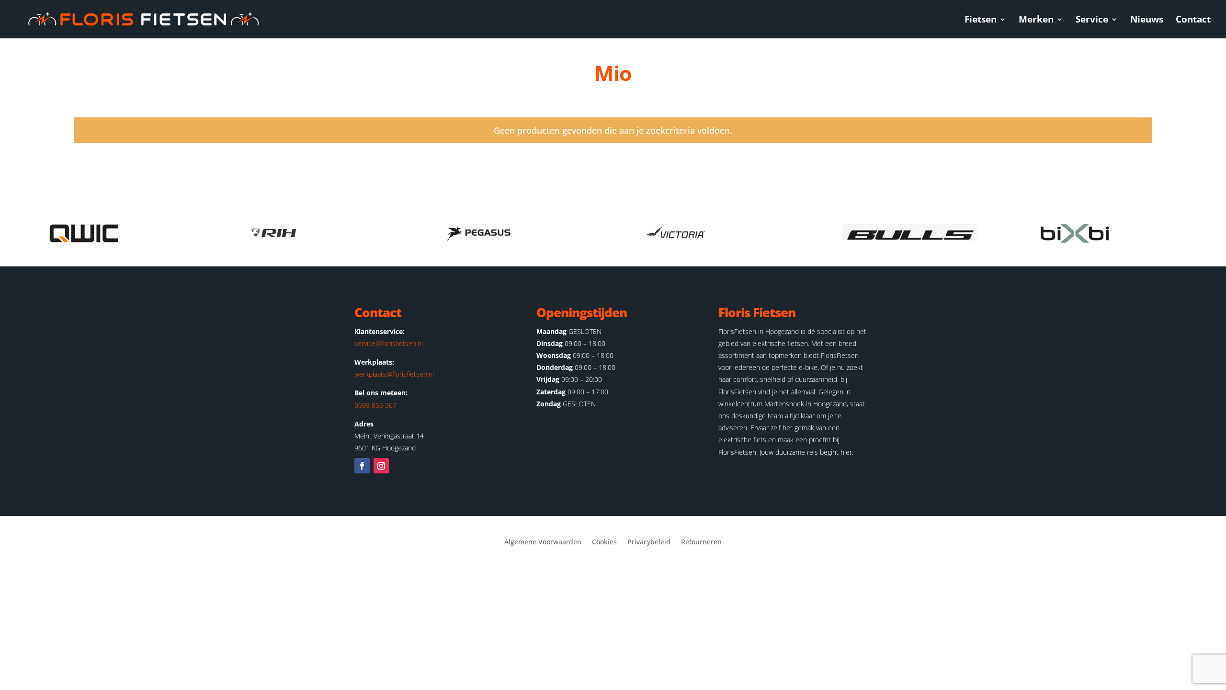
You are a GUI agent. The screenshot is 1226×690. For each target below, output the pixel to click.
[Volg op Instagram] (381, 465)
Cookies (604, 542)
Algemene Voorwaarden (542, 542)
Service (1092, 20)
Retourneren (701, 542)
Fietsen (981, 20)
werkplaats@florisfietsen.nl (394, 374)
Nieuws (1146, 20)
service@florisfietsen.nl (388, 343)
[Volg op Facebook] (362, 465)
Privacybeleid (648, 542)
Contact (1193, 20)
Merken (1036, 20)
